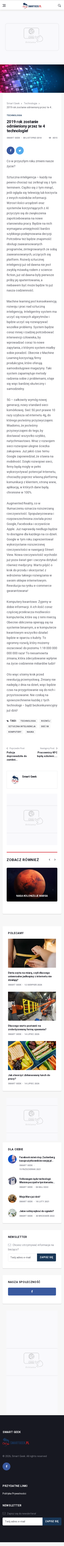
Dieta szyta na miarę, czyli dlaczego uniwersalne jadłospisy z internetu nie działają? (30, 976)
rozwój (45, 721)
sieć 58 (45, 726)
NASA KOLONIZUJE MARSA (32, 895)
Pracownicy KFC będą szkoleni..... (47, 754)
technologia (28, 721)
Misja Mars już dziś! (29, 1196)
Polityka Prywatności (14, 1493)
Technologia (30, 103)
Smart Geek (13, 103)
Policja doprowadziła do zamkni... (17, 756)
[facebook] (11, 150)
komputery (14, 732)
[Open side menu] (4, 5)
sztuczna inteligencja (21, 726)
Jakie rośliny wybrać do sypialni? (36, 1211)
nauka (30, 732)
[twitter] (20, 150)
